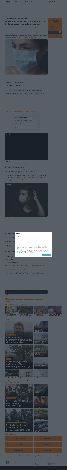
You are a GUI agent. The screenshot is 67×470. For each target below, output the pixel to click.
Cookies (22, 252)
